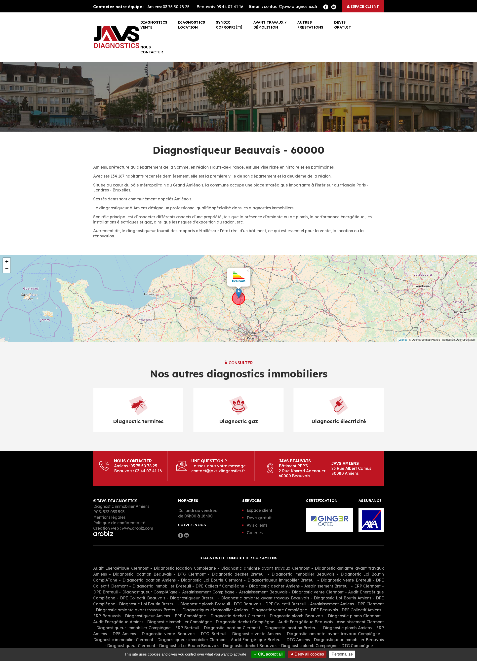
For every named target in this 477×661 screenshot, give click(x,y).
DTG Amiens (298, 639)
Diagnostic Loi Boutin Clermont (211, 580)
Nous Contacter (151, 49)
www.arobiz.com (137, 528)
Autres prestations (310, 25)
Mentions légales (109, 517)
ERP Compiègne (190, 615)
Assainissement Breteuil (327, 586)
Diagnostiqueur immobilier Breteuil (281, 580)
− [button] (6, 269)
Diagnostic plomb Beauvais (296, 615)
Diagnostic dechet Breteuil (238, 574)
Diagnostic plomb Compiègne (309, 645)
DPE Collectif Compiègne (220, 586)
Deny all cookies (309, 654)
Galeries (255, 532)
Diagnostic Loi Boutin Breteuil (147, 603)
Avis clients (257, 525)
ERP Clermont (367, 586)
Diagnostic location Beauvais (142, 574)
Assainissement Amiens (332, 603)
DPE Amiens (124, 633)
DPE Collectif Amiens (361, 609)
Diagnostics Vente (153, 25)
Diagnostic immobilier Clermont (123, 639)
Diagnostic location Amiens (149, 580)
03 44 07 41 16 (229, 6)
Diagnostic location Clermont (232, 627)
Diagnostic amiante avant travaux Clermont (265, 568)
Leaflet (402, 339)
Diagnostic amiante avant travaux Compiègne (334, 633)
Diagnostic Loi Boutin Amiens (342, 597)
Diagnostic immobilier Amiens (121, 506)
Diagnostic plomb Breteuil (205, 603)
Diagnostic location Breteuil (291, 627)
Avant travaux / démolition (269, 25)
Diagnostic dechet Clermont (237, 615)
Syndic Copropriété (229, 25)
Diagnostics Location (191, 25)
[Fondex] (116, 37)
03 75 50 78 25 (176, 6)
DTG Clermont (192, 574)
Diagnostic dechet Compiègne (245, 621)
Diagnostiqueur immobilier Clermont (192, 639)
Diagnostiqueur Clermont (131, 645)
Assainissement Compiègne (208, 591)
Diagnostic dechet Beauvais (250, 645)
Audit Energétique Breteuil (256, 639)
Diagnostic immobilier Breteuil (161, 586)
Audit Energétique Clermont (121, 568)
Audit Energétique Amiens (118, 621)
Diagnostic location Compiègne (186, 568)
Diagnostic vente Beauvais (168, 633)
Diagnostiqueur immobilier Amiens (215, 609)
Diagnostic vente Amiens (256, 633)
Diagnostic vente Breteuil (346, 580)
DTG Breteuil (213, 633)
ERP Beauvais (106, 615)
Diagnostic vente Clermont (318, 591)
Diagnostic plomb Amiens (347, 627)
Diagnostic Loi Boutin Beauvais (189, 645)
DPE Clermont (371, 603)
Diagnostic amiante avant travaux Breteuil (137, 609)
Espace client (364, 6)
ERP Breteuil (187, 627)
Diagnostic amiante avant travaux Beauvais (265, 597)
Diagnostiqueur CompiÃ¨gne (150, 591)
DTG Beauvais (247, 603)
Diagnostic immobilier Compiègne (180, 621)
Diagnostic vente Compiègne (279, 609)
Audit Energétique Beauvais (305, 621)
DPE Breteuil (105, 591)
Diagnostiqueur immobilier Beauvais (349, 639)
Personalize (342, 654)
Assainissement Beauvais (263, 591)
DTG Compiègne (357, 645)
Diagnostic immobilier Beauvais (303, 574)
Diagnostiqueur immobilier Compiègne (133, 627)
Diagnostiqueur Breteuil (193, 597)
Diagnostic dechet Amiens (274, 586)
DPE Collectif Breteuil (285, 603)
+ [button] (6, 261)
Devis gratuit (342, 25)
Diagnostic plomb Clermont (354, 615)
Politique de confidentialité (119, 522)
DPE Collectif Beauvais (142, 597)
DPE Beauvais (324, 609)
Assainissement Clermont (360, 621)
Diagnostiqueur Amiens (147, 615)
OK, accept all (270, 654)
